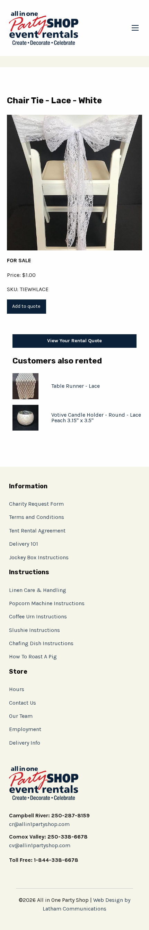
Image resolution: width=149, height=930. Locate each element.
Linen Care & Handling (37, 590)
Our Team (21, 716)
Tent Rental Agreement (37, 530)
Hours (16, 689)
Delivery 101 (23, 543)
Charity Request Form (36, 503)
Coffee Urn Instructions (38, 616)
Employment (25, 729)
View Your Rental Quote (74, 341)
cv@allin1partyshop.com (39, 845)
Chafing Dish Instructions (41, 643)
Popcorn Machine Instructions (47, 603)
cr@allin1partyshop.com (39, 824)
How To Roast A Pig (33, 656)
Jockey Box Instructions (39, 557)
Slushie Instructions (34, 630)
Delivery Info (24, 742)
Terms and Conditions (36, 517)
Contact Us (22, 702)
